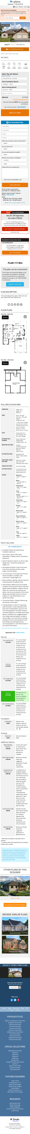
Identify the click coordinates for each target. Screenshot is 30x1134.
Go (19, 987)
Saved (16, 7)
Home (2, 53)
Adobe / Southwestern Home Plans (15, 1021)
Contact (17, 1010)
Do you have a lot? (7, 146)
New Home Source (15, 1103)
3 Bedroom (15, 1056)
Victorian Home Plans (15, 1039)
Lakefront (15, 1064)
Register (21, 7)
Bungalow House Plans (15, 1022)
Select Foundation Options (10, 81)
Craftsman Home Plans (15, 1030)
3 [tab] (14, 43)
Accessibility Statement (15, 1128)
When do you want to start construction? (13, 141)
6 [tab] (21, 43)
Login (25, 7)
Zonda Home (15, 1111)
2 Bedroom (15, 1054)
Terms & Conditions (15, 13)
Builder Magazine (15, 1107)
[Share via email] (8, 304)
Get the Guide (15, 253)
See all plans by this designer (15, 905)
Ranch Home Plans (13, 53)
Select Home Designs (15, 1084)
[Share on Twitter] (18, 304)
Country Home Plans (15, 1028)
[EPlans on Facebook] (11, 1000)
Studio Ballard (15, 1088)
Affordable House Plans (15, 1051)
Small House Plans (15, 1067)
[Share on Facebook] (15, 304)
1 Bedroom (15, 1052)
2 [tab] (11, 43)
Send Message (15, 185)
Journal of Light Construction (15, 1109)
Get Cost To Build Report (15, 229)
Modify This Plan (15, 284)
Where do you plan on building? (11, 158)
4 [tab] (16, 43)
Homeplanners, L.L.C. (15, 1082)
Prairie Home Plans (15, 1034)
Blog (22, 1008)
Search (4, 1008)
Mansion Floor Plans (15, 1066)
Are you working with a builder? (11, 152)
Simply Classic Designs (15, 1086)
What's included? (6, 76)
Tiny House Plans (15, 1069)
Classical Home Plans (15, 1024)
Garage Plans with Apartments (15, 1062)
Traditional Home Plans (15, 1037)
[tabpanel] (15, 32)
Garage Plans (15, 1060)
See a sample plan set (15, 546)
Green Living (15, 1081)
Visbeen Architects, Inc (15, 1090)
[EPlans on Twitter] (15, 1000)
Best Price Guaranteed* (20, 99)
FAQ (27, 1008)
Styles (9, 1008)
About (12, 1010)
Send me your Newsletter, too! (13, 180)
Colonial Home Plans (15, 1026)
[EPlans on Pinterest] (18, 1000)
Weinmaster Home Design (15, 1092)
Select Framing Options (9, 87)
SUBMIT (22, 18)
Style (6, 53)
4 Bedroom (15, 1058)
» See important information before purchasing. (15, 628)
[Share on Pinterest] (21, 304)
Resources (16, 1008)
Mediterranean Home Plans (15, 1032)
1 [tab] (9, 43)
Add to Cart (15, 112)
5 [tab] (18, 43)
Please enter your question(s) (11, 167)
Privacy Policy (22, 202)
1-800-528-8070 (18, 4)
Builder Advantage (15, 1105)
